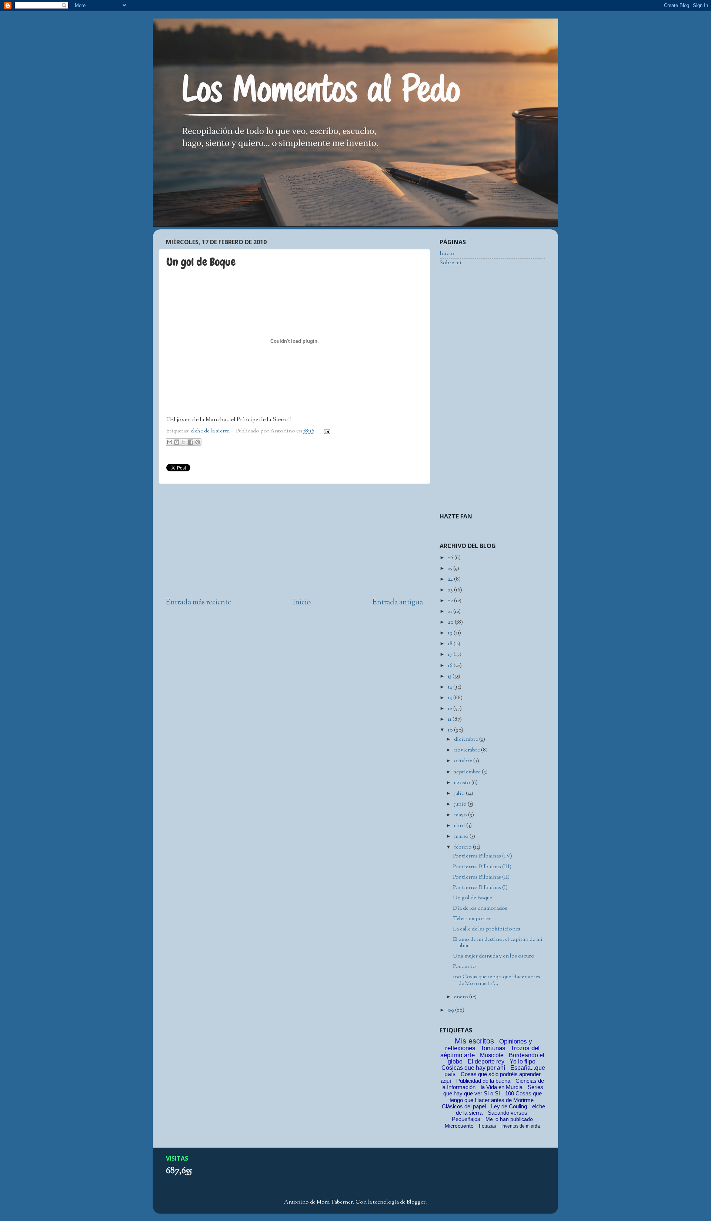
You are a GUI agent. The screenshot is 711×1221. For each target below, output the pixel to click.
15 (450, 676)
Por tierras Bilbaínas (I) (480, 888)
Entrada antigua (398, 602)
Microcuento (459, 1126)
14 (450, 687)
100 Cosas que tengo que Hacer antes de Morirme (496, 1096)
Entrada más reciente (198, 602)
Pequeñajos (466, 1119)
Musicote (492, 1055)
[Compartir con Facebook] (190, 442)
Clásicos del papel (464, 1106)
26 (451, 558)
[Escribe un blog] (176, 442)
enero (461, 997)
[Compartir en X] (183, 442)
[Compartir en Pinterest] (197, 442)
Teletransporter (472, 919)
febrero (463, 847)
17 (451, 654)
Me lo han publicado (509, 1119)
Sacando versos (507, 1112)
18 (451, 644)
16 (451, 666)
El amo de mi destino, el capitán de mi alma (498, 943)
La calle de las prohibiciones (486, 929)
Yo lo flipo (522, 1061)
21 (450, 612)
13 (450, 698)
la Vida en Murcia (502, 1087)
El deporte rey (486, 1061)
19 (451, 633)
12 (450, 709)
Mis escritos (474, 1041)
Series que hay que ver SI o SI (493, 1090)
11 (450, 719)
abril (460, 826)
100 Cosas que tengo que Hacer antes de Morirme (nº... (496, 980)
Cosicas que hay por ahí (473, 1068)
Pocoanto (464, 967)
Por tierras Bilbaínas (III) (482, 867)
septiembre (468, 772)
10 (451, 730)
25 (450, 569)
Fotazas (487, 1126)
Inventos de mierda (520, 1126)
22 (451, 601)
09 (451, 1010)
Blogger (416, 1202)
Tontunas (493, 1048)
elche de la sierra (210, 431)
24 (451, 579)
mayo (461, 815)
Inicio (302, 602)
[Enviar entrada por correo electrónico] (325, 431)
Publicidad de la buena (483, 1081)
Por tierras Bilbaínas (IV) (482, 856)
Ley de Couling (509, 1106)
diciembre (466, 739)
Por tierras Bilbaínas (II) (481, 877)
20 (451, 622)
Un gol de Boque (472, 898)
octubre (463, 761)
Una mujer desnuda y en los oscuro (493, 956)
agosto (462, 783)
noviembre (467, 750)
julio (460, 793)
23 (451, 590)
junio (461, 804)
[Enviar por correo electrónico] (169, 442)
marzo (462, 836)
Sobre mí (450, 263)
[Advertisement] (294, 541)
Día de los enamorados (480, 908)
